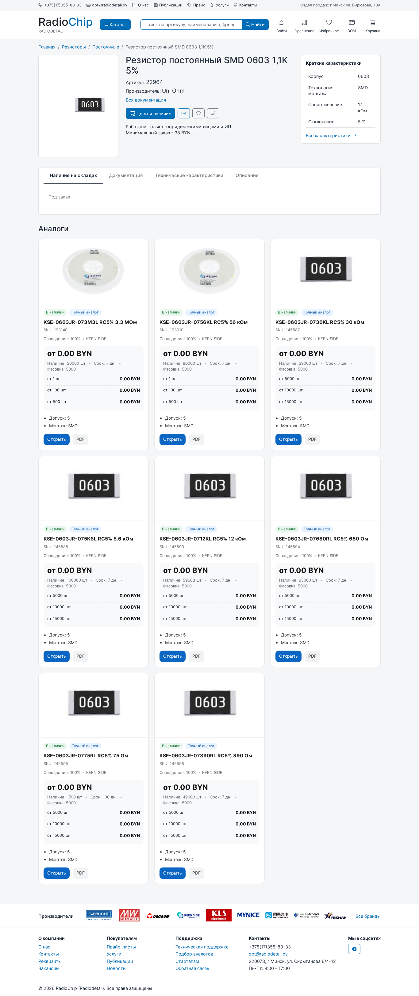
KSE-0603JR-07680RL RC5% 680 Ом (321, 539)
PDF (80, 439)
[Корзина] (372, 22)
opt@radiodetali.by (109, 5)
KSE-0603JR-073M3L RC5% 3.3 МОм (90, 322)
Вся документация (146, 99)
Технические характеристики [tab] (189, 175)
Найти (257, 24)
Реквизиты (50, 961)
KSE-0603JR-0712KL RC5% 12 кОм (203, 539)
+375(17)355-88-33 (63, 5)
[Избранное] (329, 22)
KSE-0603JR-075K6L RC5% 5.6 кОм (88, 539)
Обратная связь (192, 968)
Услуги (222, 5)
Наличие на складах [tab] (73, 175)
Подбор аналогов (194, 953)
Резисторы (74, 46)
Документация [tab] (126, 175)
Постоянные (105, 46)
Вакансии (48, 968)
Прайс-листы (121, 946)
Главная (47, 46)
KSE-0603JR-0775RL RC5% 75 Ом (86, 755)
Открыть (56, 439)
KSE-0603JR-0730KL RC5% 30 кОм (319, 322)
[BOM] (351, 22)
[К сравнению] (213, 113)
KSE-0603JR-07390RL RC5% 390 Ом (206, 755)
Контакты (248, 5)
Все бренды (368, 916)
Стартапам (187, 961)
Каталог (117, 24)
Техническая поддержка (202, 946)
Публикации (171, 5)
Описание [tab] (247, 175)
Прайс (199, 5)
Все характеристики (329, 135)
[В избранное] (198, 113)
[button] (281, 22)
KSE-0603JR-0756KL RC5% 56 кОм (204, 322)
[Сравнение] (304, 22)
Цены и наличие (153, 113)
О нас (143, 5)
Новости (116, 968)
